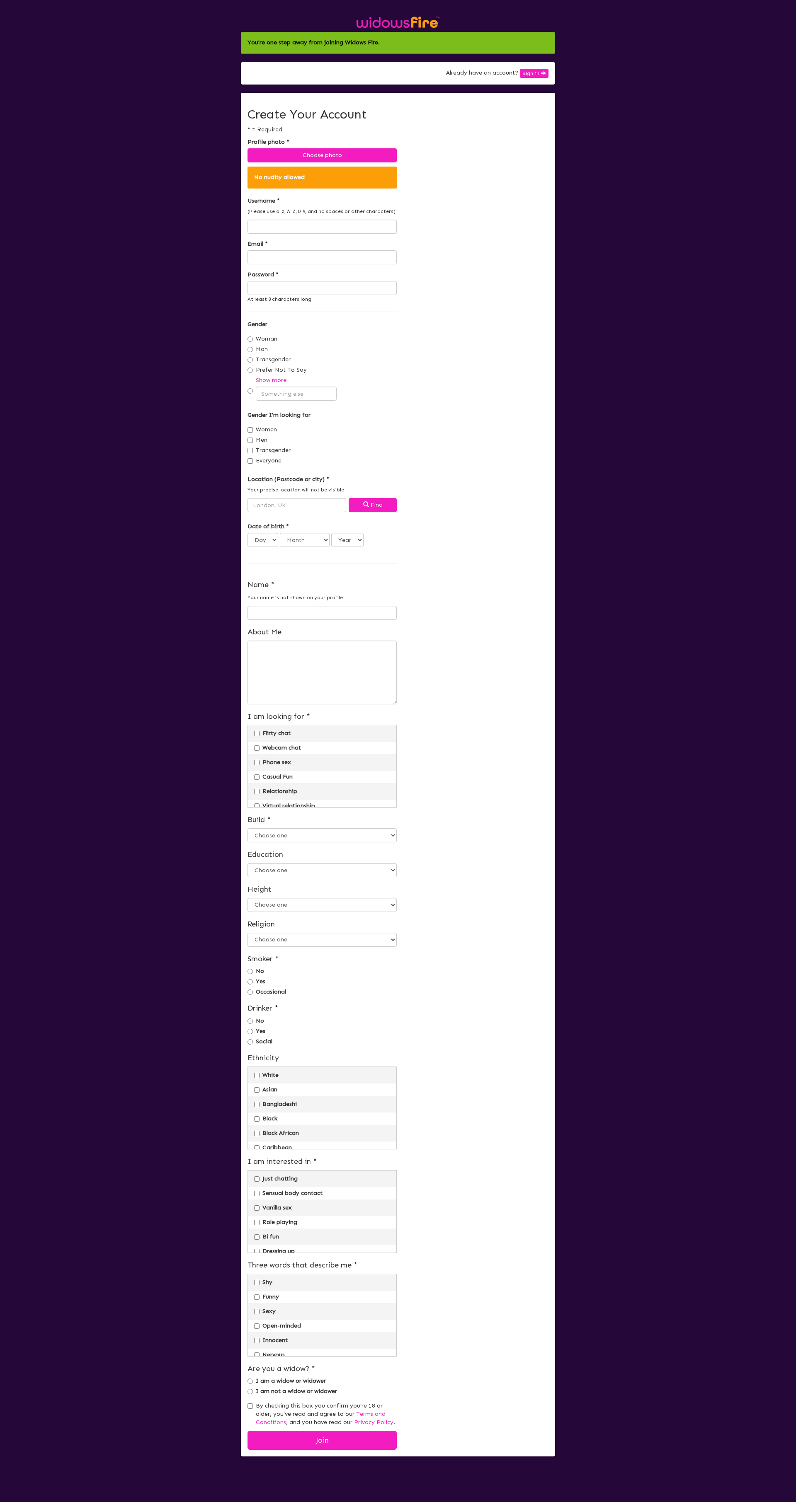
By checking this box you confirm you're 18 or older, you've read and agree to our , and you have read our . (325, 1414)
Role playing (279, 1222)
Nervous (273, 1354)
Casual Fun (277, 776)
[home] (398, 21)
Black (269, 1118)
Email (258, 243)
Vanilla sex (277, 1207)
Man (262, 349)
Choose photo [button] (322, 155)
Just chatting (280, 1178)
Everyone (269, 460)
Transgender (273, 359)
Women (266, 429)
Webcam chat (281, 747)
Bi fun (270, 1236)
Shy (267, 1282)
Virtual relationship (288, 805)
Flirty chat (276, 733)
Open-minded (281, 1325)
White (270, 1075)
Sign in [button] (531, 73)
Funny (270, 1296)
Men (261, 439)
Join (322, 1440)
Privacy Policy (373, 1422)
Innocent (275, 1340)
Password (263, 274)
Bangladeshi (279, 1104)
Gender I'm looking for (279, 414)
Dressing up (278, 1251)
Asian (269, 1089)
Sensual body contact (292, 1193)
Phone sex (276, 762)
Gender (257, 324)
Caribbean (277, 1147)
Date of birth (268, 526)
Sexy (269, 1311)
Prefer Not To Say (281, 369)
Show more (271, 380)
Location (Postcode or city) (288, 479)
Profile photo (268, 141)
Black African (280, 1133)
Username (264, 200)
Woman (266, 338)
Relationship (279, 791)
